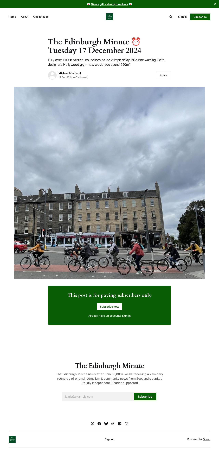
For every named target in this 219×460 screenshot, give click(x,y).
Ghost (206, 439)
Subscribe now (109, 306)
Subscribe (200, 16)
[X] (92, 423)
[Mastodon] (119, 423)
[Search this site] (171, 17)
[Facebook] (99, 423)
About (24, 16)
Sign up (109, 439)
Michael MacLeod (70, 73)
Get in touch (41, 16)
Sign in (182, 16)
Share (163, 75)
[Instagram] (126, 423)
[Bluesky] (106, 423)
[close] (215, 4)
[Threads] (113, 423)
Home (12, 16)
